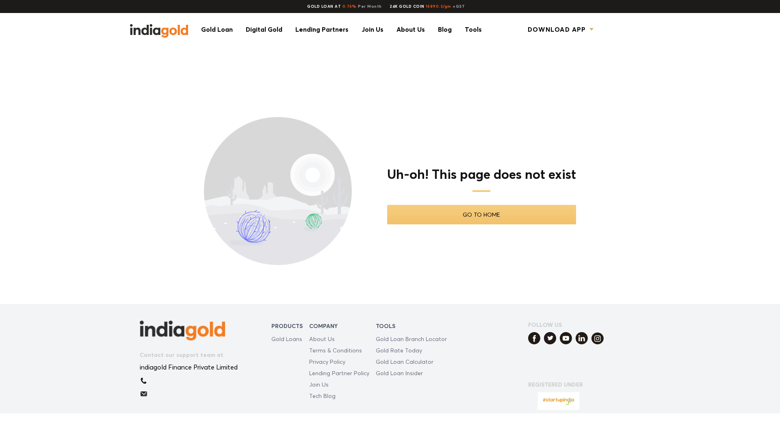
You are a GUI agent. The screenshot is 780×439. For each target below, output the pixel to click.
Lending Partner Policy (339, 372)
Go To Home (481, 214)
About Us (322, 338)
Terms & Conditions (335, 350)
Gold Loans (286, 338)
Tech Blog (322, 395)
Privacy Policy (327, 361)
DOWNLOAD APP (557, 29)
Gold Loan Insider (399, 372)
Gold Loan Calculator (404, 361)
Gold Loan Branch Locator (411, 338)
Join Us (319, 384)
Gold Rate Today (399, 350)
